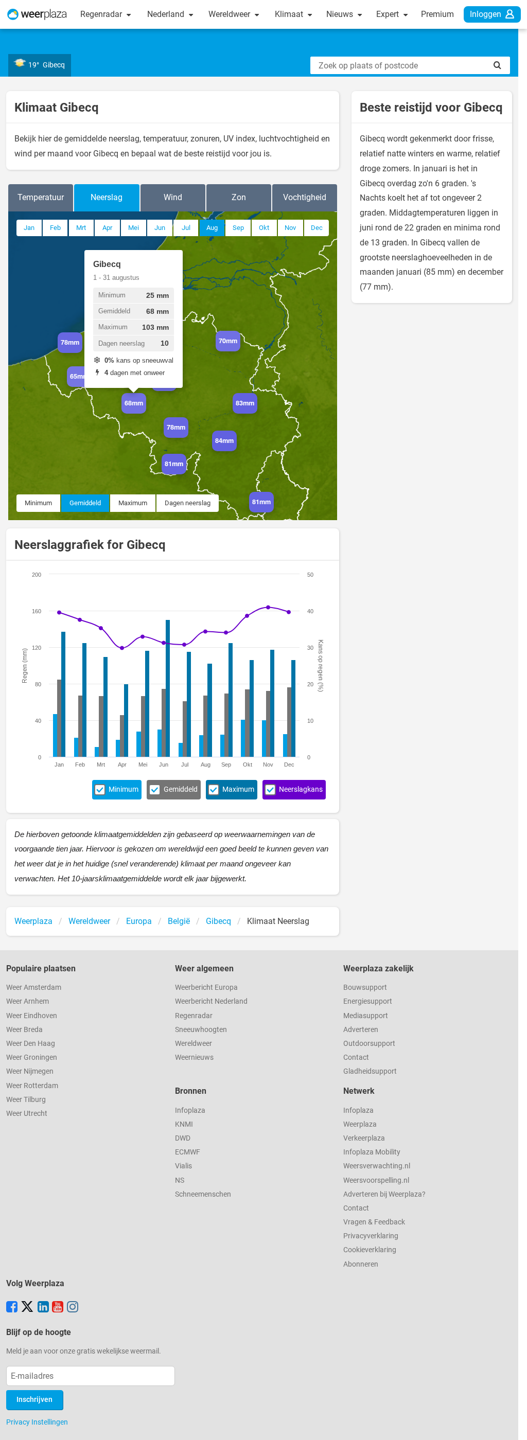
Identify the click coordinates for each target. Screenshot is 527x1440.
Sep (238, 228)
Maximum (132, 503)
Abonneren (360, 1264)
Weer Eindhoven (31, 1015)
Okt (264, 228)
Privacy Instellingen (37, 1422)
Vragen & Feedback (374, 1222)
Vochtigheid (304, 197)
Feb (55, 228)
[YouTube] (57, 1307)
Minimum (38, 503)
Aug (212, 228)
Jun (159, 228)
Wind (173, 197)
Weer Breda (24, 1029)
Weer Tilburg (26, 1099)
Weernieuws (194, 1057)
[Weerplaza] (37, 14)
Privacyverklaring (370, 1236)
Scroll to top (510, 1423)
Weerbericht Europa (206, 987)
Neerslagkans (301, 789)
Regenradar (102, 14)
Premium (437, 14)
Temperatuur (40, 197)
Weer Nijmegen (30, 1071)
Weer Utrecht (26, 1113)
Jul (186, 228)
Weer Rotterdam (32, 1085)
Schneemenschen (203, 1194)
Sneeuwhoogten (201, 1029)
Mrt (81, 228)
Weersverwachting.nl (376, 1166)
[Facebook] (11, 1307)
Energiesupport (367, 1001)
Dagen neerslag (187, 503)
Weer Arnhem (27, 1001)
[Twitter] (27, 1307)
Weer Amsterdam (33, 987)
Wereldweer (230, 14)
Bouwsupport (365, 987)
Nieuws (340, 14)
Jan (29, 228)
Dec (317, 228)
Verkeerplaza (364, 1138)
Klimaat (290, 14)
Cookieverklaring (369, 1250)
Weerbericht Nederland (211, 1001)
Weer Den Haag (30, 1043)
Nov (290, 228)
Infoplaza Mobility (371, 1152)
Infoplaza (190, 1110)
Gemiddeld (85, 503)
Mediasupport (365, 1015)
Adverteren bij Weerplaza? (384, 1194)
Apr (107, 228)
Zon (239, 197)
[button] (82, 353)
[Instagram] (72, 1307)
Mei (133, 228)
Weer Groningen (31, 1057)
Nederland (166, 14)
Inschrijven (34, 1399)
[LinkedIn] (43, 1307)
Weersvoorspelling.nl (376, 1180)
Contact (356, 1057)
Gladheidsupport (370, 1071)
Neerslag (106, 197)
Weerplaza (360, 1124)
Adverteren (360, 1029)
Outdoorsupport (369, 1043)
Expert (388, 14)
